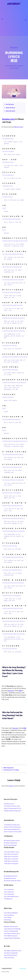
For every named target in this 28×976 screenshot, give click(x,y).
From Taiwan (7, 917)
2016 (22, 65)
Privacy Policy (5, 971)
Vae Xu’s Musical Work (10, 955)
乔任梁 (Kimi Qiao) (12, 65)
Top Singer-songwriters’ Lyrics (12, 950)
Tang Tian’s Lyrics (9, 957)
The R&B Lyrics (8, 899)
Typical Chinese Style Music (12, 938)
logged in (11, 786)
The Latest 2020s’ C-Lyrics (11, 852)
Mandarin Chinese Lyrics (11, 926)
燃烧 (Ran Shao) (18, 127)
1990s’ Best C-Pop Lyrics (11, 859)
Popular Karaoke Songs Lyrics (12, 810)
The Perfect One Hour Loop (12, 806)
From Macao (7, 920)
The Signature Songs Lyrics (12, 824)
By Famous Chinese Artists (12, 840)
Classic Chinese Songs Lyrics (12, 827)
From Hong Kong (8, 915)
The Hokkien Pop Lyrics (10, 935)
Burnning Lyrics (8, 119)
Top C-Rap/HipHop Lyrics (11, 896)
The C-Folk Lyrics (9, 892)
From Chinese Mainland (10, 913)
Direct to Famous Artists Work (12, 831)
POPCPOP (8, 968)
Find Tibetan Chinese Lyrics (12, 933)
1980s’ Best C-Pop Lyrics (11, 861)
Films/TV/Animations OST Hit (12, 808)
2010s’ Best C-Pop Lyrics (11, 854)
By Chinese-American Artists (12, 880)
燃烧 (20, 690)
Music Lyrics (14, 47)
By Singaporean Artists (10, 876)
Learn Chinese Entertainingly (12, 929)
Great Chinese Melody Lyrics (12, 829)
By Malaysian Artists (10, 878)
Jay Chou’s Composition (11, 953)
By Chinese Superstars (10, 843)
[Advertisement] (14, 22)
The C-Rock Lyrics (9, 894)
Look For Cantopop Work (11, 931)
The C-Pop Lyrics (9, 889)
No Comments (15, 68)
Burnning (11, 690)
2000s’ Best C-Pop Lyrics (11, 856)
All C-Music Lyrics (9, 804)
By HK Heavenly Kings (10, 845)
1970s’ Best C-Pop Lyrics (11, 863)
